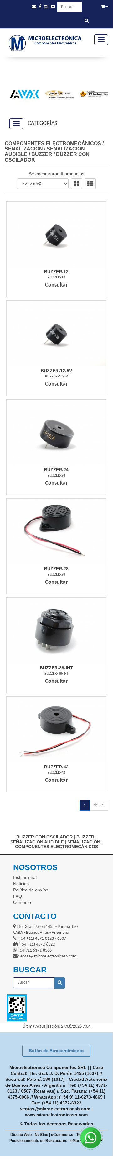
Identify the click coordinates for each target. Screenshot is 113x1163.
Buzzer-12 (56, 271)
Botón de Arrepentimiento (56, 1050)
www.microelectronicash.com (56, 1114)
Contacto (22, 902)
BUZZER (41, 154)
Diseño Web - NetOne (29, 1134)
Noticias (21, 883)
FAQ (17, 896)
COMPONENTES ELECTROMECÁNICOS (53, 143)
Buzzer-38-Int (56, 667)
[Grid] (76, 183)
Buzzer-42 (56, 766)
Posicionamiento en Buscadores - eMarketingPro (53, 1140)
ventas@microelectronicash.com (55, 1108)
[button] (34, 6)
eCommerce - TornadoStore (75, 1134)
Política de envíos (30, 889)
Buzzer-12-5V (56, 370)
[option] (21, 94)
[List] (90, 183)
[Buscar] (86, 21)
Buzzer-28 (56, 568)
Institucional (25, 877)
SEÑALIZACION (24, 148)
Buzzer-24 (56, 469)
